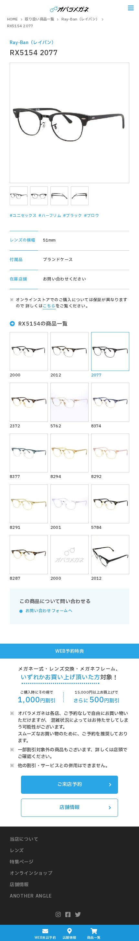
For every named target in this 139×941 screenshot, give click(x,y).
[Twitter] (78, 915)
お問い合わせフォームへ (49, 611)
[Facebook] (68, 915)
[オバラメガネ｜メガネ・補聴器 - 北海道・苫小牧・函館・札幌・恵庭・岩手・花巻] (69, 8)
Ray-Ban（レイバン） (33, 42)
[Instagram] (58, 915)
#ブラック (72, 216)
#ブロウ (91, 216)
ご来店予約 (69, 784)
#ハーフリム (49, 216)
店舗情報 (69, 807)
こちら (49, 306)
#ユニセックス (23, 216)
